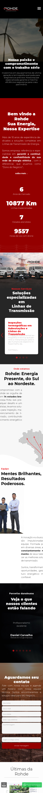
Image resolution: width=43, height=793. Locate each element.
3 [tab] (23, 357)
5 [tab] (26, 651)
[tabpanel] (21, 338)
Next (40, 330)
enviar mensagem (21, 746)
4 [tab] (26, 357)
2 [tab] (20, 357)
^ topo (4, 785)
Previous (1, 330)
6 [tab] (30, 651)
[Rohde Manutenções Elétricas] (12, 9)
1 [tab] (16, 357)
